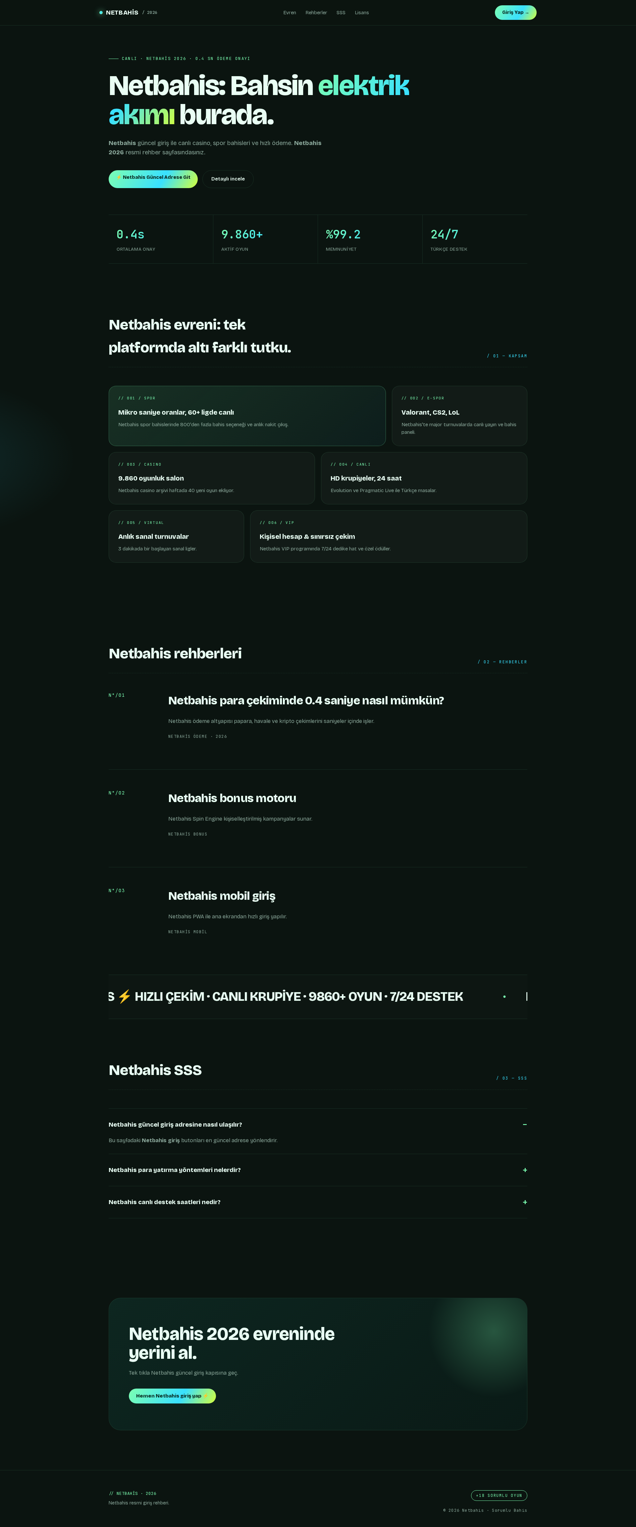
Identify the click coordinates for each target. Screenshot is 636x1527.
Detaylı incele (228, 179)
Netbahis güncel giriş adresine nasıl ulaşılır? (175, 1124)
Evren (289, 13)
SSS (341, 13)
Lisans (362, 13)
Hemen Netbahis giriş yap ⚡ (172, 1396)
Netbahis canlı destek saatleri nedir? (165, 1202)
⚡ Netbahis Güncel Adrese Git (153, 177)
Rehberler (316, 13)
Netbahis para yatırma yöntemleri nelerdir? (175, 1170)
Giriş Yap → (515, 12)
